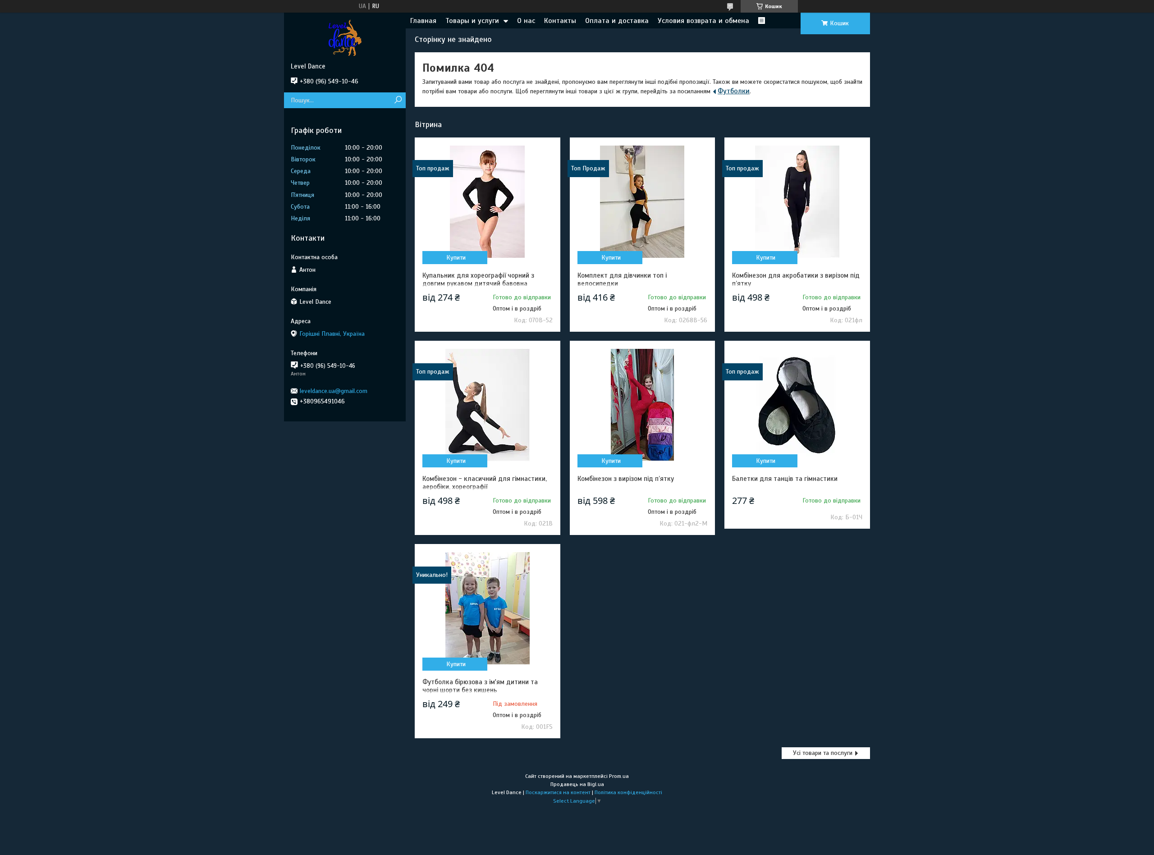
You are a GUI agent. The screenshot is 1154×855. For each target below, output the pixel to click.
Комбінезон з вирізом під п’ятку (625, 479)
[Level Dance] (345, 37)
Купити (456, 257)
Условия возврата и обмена (703, 20)
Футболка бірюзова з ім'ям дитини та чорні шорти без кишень (480, 686)
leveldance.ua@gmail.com (333, 391)
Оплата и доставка (617, 20)
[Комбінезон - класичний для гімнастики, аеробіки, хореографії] (487, 404)
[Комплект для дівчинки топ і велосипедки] (642, 201)
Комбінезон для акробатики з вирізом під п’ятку (796, 279)
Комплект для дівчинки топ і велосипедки (622, 279)
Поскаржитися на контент (558, 792)
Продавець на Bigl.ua (577, 784)
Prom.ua (619, 776)
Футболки (734, 91)
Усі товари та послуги (822, 753)
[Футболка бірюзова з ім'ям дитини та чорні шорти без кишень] (487, 608)
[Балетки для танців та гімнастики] (797, 404)
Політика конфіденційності (628, 792)
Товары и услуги (472, 20)
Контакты (560, 20)
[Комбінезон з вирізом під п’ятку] (642, 404)
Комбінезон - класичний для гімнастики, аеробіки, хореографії (484, 483)
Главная (423, 20)
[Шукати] (398, 100)
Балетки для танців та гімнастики (785, 479)
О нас (526, 20)
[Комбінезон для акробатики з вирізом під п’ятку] (797, 201)
